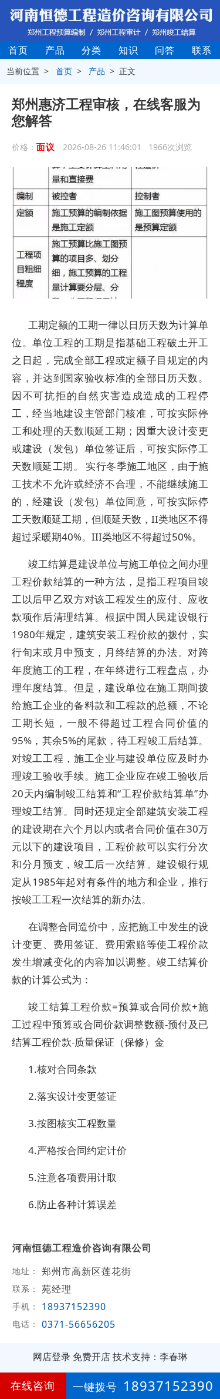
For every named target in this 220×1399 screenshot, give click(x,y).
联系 (202, 50)
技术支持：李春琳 (150, 1356)
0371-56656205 (79, 1324)
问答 (165, 50)
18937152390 (74, 1306)
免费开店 (91, 1356)
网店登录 (51, 1356)
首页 (18, 50)
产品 (55, 50)
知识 (128, 50)
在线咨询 (33, 1385)
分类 (91, 50)
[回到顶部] (204, 1354)
